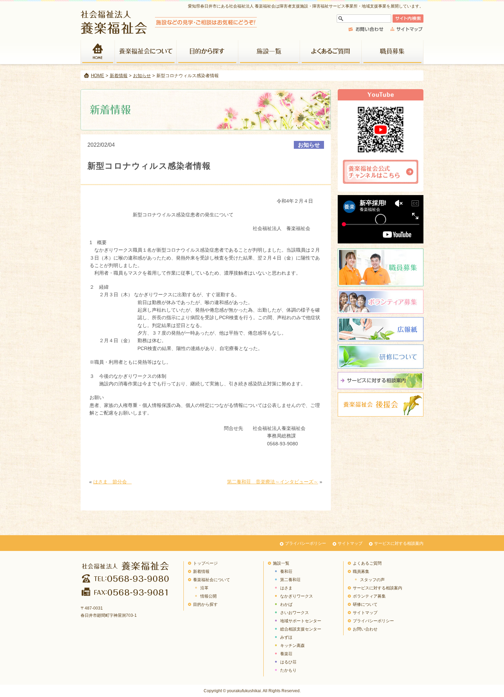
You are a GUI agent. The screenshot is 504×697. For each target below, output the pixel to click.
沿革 (204, 588)
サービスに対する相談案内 (398, 543)
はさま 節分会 (112, 481)
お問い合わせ (365, 629)
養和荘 (286, 571)
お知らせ (142, 75)
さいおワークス (294, 612)
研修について (380, 357)
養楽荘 (286, 653)
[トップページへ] (169, 32)
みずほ (286, 637)
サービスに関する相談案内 (380, 380)
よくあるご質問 (331, 52)
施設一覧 (269, 52)
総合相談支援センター (300, 629)
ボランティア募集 (380, 302)
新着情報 (119, 75)
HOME (98, 52)
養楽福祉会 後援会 (380, 405)
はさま (286, 588)
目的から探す (207, 52)
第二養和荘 (290, 579)
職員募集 (392, 52)
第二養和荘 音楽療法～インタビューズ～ (272, 481)
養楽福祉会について (146, 52)
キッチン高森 (292, 645)
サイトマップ (350, 543)
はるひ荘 (288, 662)
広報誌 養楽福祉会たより (380, 329)
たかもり (288, 670)
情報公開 (208, 596)
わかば (286, 604)
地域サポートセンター (300, 620)
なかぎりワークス (296, 596)
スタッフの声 (372, 579)
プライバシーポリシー (305, 543)
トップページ (205, 563)
